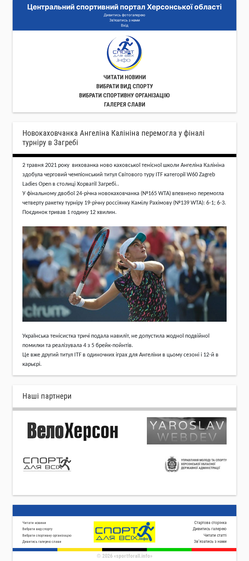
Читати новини (124, 77)
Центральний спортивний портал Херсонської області (124, 7)
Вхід (124, 25)
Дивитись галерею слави (41, 542)
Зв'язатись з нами (124, 20)
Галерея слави (124, 104)
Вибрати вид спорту (124, 86)
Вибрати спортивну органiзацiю (124, 95)
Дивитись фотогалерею (124, 15)
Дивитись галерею (210, 528)
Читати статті (215, 535)
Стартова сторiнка (210, 522)
